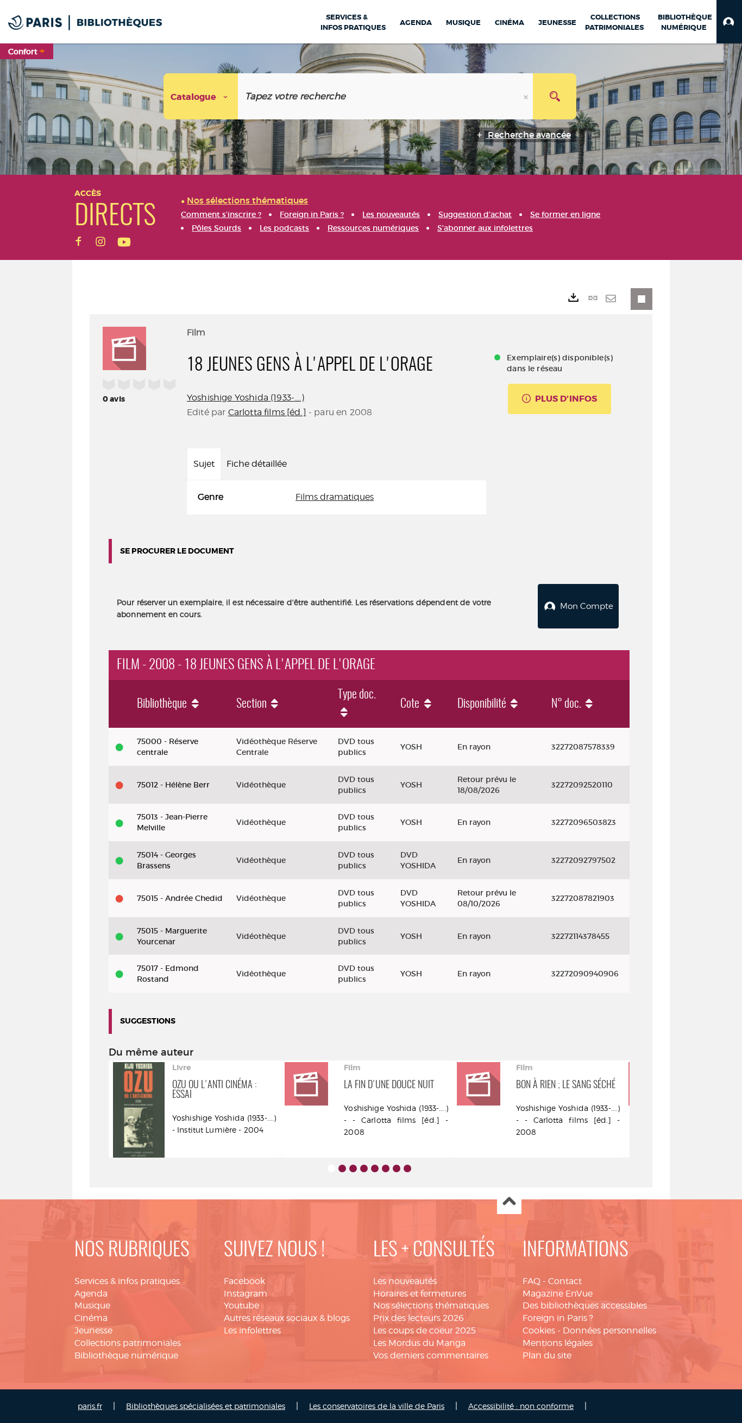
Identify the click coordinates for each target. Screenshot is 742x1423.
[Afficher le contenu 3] (353, 1168)
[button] (729, 21)
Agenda (91, 1293)
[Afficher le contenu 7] (396, 1168)
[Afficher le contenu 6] (385, 1168)
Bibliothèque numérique (126, 1355)
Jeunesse (93, 1330)
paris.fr (90, 1406)
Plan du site (547, 1355)
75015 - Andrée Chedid (180, 898)
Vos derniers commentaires (430, 1355)
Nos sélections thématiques (431, 1305)
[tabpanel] (336, 497)
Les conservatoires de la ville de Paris (376, 1406)
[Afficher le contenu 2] (342, 1168)
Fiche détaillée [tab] (257, 464)
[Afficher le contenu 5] (375, 1168)
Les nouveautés (405, 1281)
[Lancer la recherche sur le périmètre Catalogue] (554, 96)
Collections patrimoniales (127, 1343)
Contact (565, 1281)
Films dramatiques (334, 497)
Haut (509, 1202)
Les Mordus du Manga (419, 1343)
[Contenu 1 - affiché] (331, 1168)
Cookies (539, 1330)
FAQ (531, 1281)
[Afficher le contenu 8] (407, 1168)
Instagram (245, 1293)
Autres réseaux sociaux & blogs (287, 1318)
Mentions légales (558, 1343)
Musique (92, 1305)
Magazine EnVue (558, 1293)
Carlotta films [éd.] (267, 412)
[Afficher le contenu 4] (364, 1168)
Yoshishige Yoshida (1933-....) (245, 397)
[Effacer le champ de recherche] (526, 96)
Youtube (241, 1305)
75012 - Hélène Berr (173, 785)
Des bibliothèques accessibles (585, 1305)
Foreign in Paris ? (558, 1318)
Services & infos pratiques (127, 1281)
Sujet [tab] (204, 464)
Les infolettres (252, 1330)
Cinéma (91, 1318)
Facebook (244, 1281)
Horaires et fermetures (419, 1293)
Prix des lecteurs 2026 (418, 1318)
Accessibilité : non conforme (521, 1406)
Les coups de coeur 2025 (424, 1330)
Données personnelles (609, 1330)
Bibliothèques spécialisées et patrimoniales (205, 1406)
